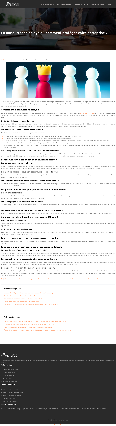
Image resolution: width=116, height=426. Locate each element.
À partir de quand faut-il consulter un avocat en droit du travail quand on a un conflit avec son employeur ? (38, 330)
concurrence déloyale (87, 113)
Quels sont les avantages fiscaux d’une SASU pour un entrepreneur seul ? (26, 279)
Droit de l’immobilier (47, 4)
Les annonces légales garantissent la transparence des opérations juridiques (28, 327)
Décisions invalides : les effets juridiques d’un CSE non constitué (24, 296)
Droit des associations (64, 4)
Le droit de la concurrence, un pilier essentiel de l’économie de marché (90, 279)
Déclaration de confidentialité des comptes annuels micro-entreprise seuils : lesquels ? (31, 304)
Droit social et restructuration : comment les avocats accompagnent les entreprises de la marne (35, 321)
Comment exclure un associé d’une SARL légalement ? (21, 302)
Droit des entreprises (81, 4)
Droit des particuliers (98, 4)
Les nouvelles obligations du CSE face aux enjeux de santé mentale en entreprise (29, 293)
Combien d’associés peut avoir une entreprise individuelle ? (23, 299)
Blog (109, 4)
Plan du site (58, 425)
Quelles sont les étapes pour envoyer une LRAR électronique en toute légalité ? (29, 324)
